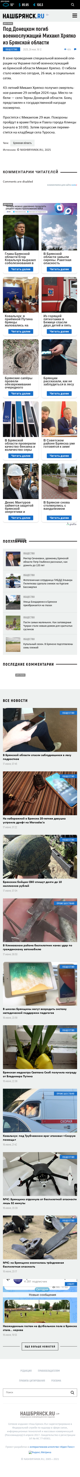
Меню (74, 15)
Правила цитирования (32, 1380)
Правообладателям (49, 1370)
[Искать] (72, 1393)
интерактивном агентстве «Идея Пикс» (52, 1447)
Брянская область (22, 142)
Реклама (56, 1380)
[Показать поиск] (72, 5)
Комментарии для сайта (62, 185)
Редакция (26, 1370)
